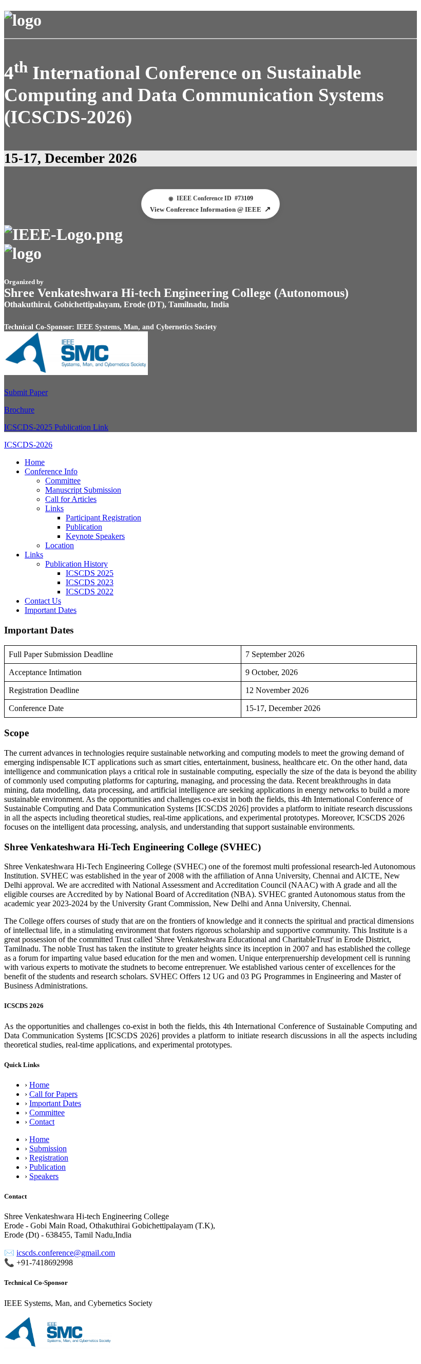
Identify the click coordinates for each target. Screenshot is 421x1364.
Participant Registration (103, 517)
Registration (48, 1157)
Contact (41, 1121)
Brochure (19, 409)
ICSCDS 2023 (89, 582)
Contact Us (43, 600)
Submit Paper (26, 392)
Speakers (44, 1176)
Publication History (76, 563)
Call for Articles (71, 499)
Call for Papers (53, 1094)
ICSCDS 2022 (89, 591)
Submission (48, 1148)
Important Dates (50, 610)
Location (59, 545)
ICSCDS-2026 (28, 444)
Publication (84, 526)
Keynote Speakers (95, 536)
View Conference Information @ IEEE (210, 209)
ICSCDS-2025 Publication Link (56, 427)
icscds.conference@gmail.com (65, 1252)
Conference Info (51, 471)
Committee (63, 480)
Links (54, 508)
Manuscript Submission (83, 489)
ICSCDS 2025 (89, 573)
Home (35, 462)
